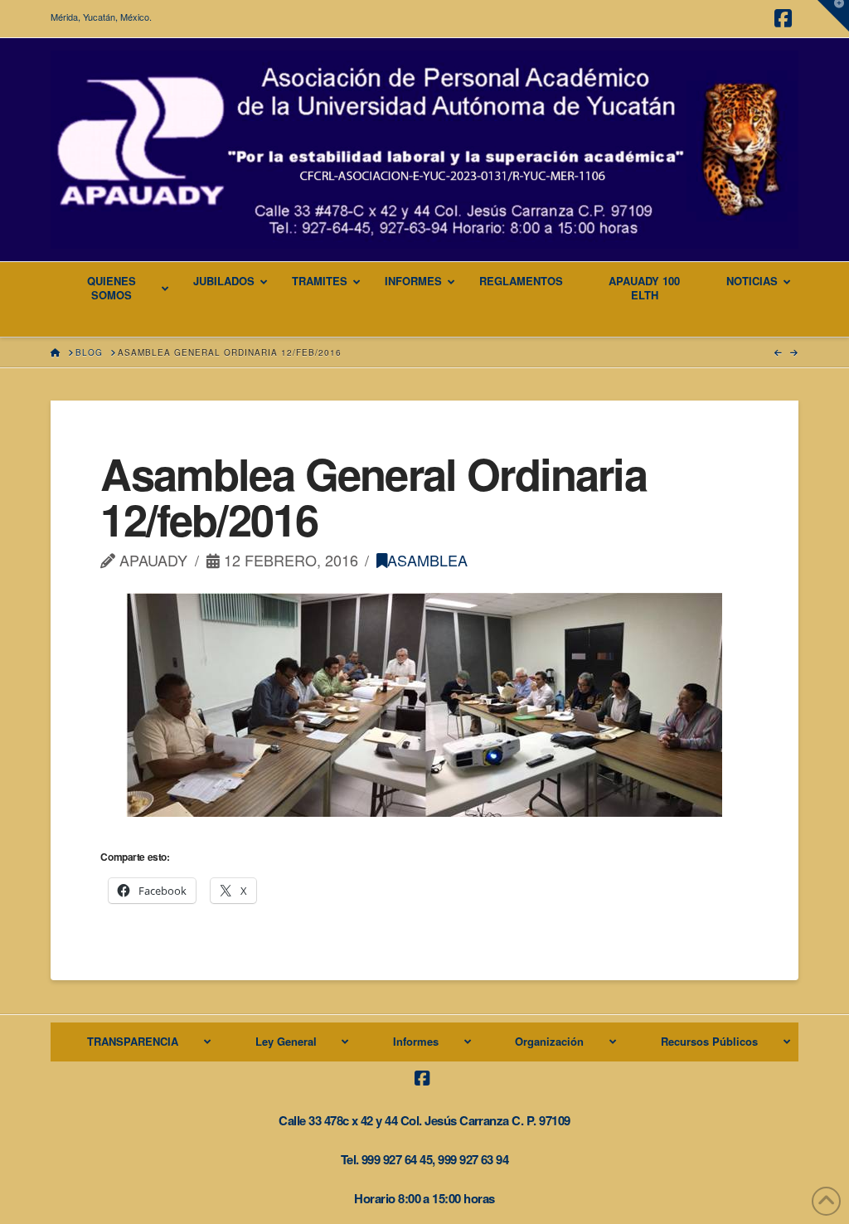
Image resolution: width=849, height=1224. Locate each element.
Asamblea (427, 560)
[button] (833, 16)
